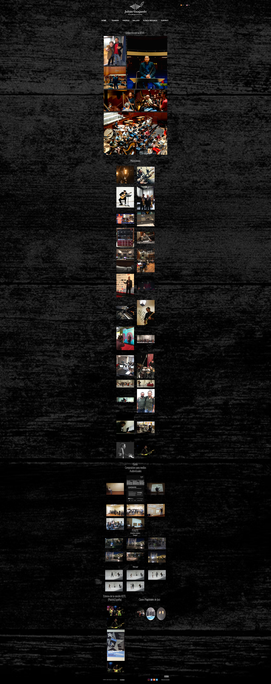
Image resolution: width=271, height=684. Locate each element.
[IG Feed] (149, 680)
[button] (140, 613)
